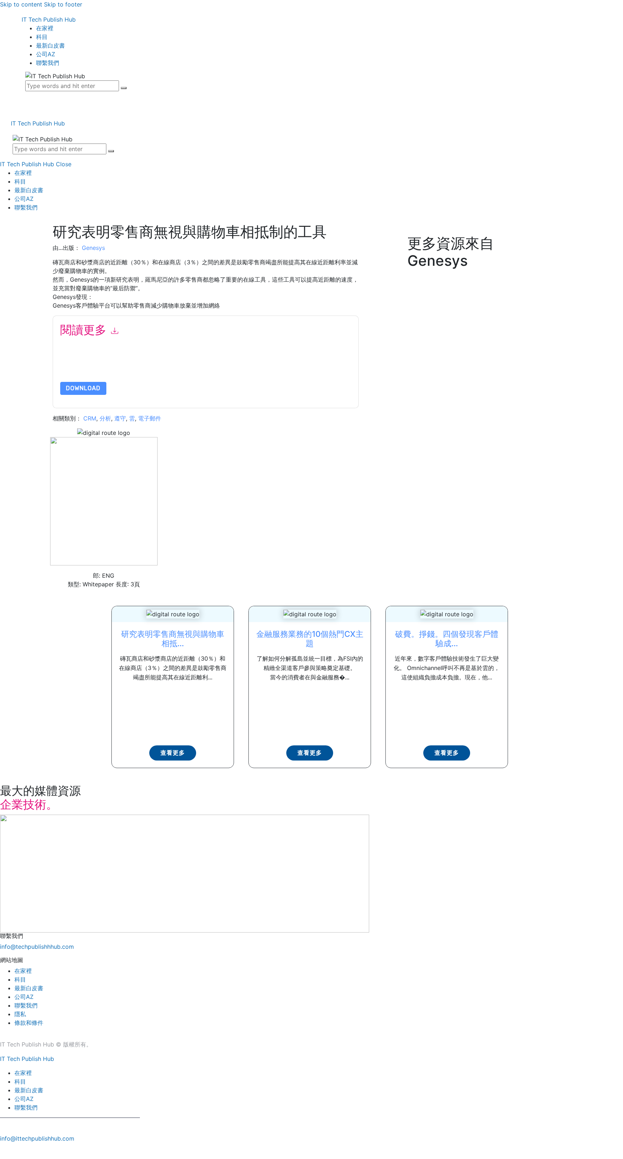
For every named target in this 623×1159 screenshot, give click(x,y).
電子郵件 (149, 418)
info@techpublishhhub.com (37, 946)
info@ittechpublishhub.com (37, 1138)
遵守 (120, 418)
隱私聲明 (224, 365)
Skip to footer (63, 4)
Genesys (93, 247)
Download (83, 388)
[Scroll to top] (4, 1150)
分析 (105, 418)
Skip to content (21, 4)
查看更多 (172, 752)
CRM (89, 418)
